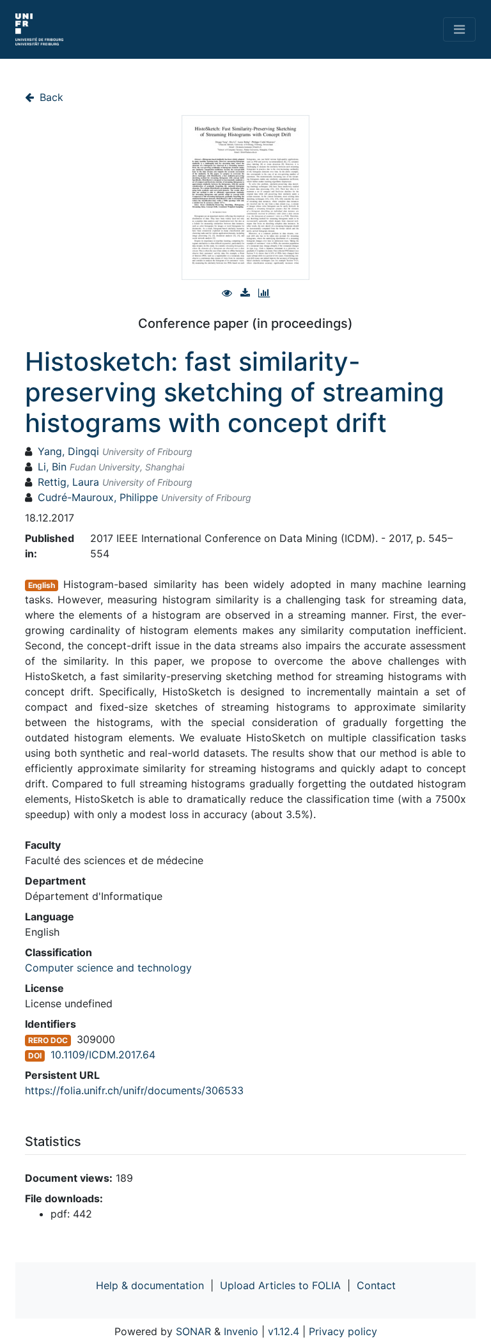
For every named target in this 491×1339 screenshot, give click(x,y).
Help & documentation (150, 1285)
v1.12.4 (283, 1331)
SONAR (193, 1331)
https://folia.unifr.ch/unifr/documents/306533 (134, 1090)
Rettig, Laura (68, 482)
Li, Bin (52, 466)
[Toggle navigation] (459, 29)
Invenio (241, 1331)
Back (49, 97)
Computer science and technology (108, 967)
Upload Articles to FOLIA (280, 1285)
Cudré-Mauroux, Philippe (98, 497)
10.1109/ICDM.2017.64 (103, 1054)
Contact (376, 1285)
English (41, 585)
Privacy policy (343, 1331)
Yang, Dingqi (68, 451)
